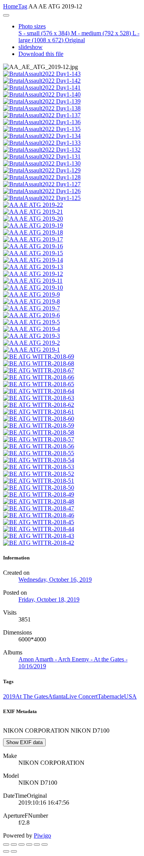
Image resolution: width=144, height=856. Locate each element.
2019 (9, 696)
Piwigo (42, 835)
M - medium (101, 33)
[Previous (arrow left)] (6, 851)
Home (10, 6)
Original (75, 40)
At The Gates (31, 696)
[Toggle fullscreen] (21, 844)
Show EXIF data (24, 742)
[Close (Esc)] (6, 844)
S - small (44, 33)
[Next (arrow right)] (14, 851)
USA (130, 696)
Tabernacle (111, 696)
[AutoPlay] (44, 844)
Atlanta (57, 696)
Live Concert (82, 696)
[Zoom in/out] (29, 844)
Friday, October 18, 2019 (48, 599)
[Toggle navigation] (6, 15)
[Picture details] (37, 844)
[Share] (14, 844)
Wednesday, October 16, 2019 (55, 579)
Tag (22, 6)
